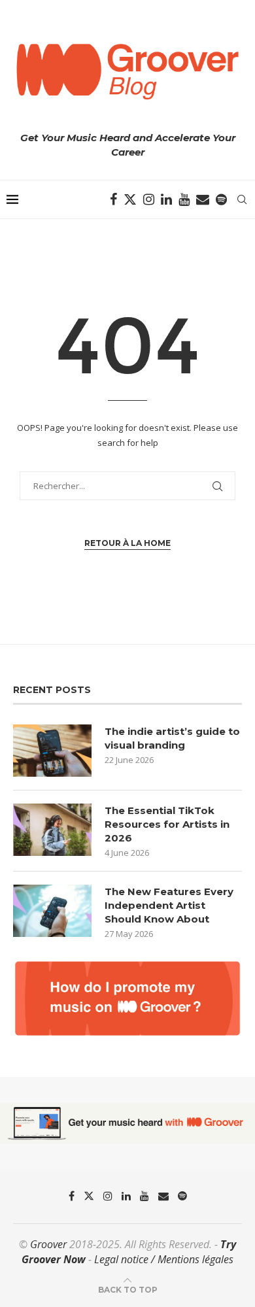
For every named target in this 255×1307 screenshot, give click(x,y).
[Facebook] (113, 199)
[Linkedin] (166, 199)
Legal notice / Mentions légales (163, 1259)
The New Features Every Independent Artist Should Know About (169, 905)
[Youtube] (184, 199)
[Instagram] (148, 199)
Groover (48, 1244)
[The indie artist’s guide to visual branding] (52, 750)
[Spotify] (221, 199)
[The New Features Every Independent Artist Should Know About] (52, 911)
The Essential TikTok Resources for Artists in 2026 (167, 824)
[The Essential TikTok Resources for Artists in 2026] (52, 830)
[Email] (202, 199)
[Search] (241, 199)
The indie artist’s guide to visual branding (172, 738)
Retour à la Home (127, 543)
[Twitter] (130, 199)
